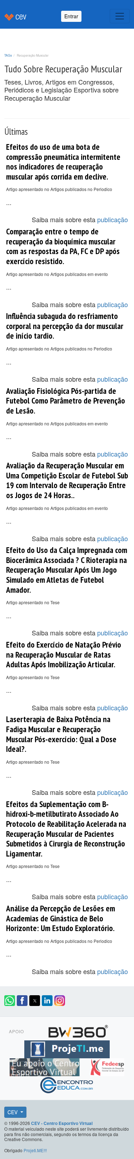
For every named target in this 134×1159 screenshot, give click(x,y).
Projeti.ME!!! (35, 1150)
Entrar (71, 16)
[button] (9, 1000)
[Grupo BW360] (78, 1030)
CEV (13, 1112)
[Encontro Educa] (67, 1084)
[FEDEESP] (107, 1066)
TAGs (8, 55)
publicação (112, 219)
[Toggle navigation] (120, 16)
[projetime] (67, 1048)
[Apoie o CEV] (45, 1066)
